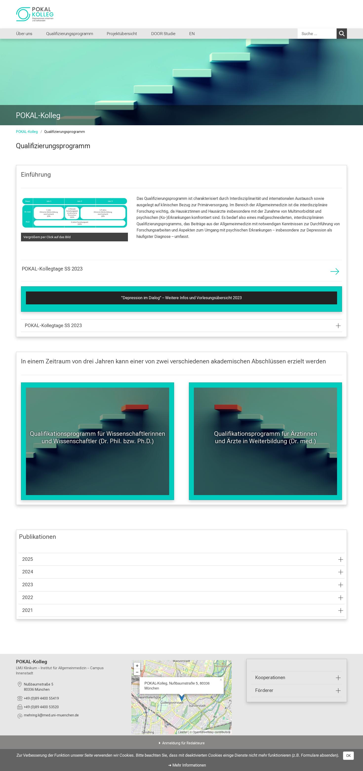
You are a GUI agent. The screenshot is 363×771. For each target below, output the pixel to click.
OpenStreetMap (203, 732)
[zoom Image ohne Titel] (74, 214)
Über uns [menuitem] (24, 33)
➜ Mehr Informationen (187, 765)
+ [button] (137, 665)
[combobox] (322, 33)
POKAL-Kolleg (27, 132)
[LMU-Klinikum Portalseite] (45, 14)
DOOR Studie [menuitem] (163, 33)
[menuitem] (37, 33)
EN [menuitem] (192, 33)
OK (348, 756)
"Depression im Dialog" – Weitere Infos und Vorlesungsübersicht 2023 (181, 297)
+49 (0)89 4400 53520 (41, 707)
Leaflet (182, 732)
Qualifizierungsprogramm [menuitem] (69, 33)
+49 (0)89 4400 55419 (41, 698)
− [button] (137, 672)
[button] (51, 716)
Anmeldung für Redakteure (183, 743)
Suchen (342, 33)
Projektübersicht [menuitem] (122, 33)
